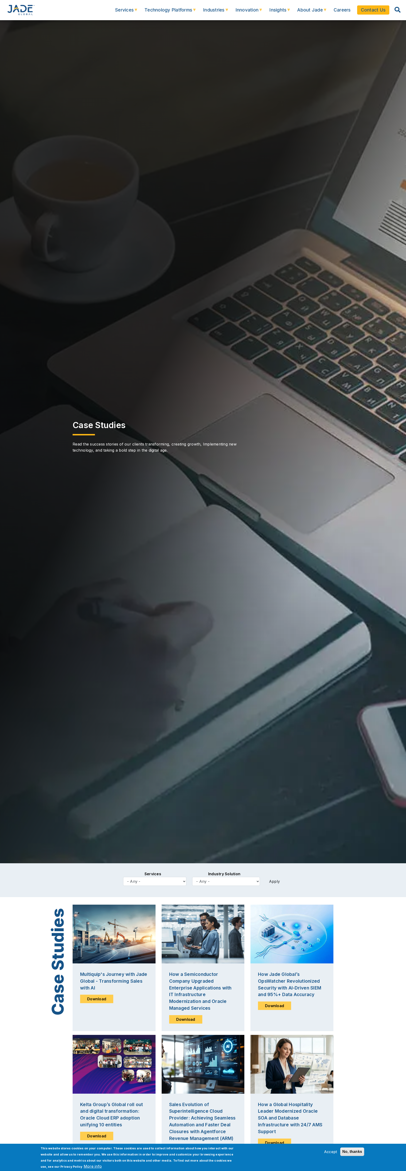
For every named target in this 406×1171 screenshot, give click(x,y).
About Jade (307, 12)
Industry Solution (224, 873)
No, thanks (352, 1152)
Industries (210, 12)
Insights (274, 12)
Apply (274, 881)
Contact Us (373, 10)
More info (93, 1166)
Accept (330, 1151)
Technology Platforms (165, 12)
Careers (342, 10)
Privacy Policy (71, 1166)
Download (96, 999)
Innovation (243, 12)
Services (121, 12)
